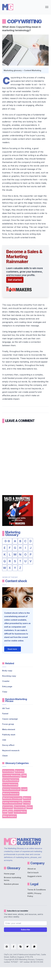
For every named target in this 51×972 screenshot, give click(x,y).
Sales (29, 807)
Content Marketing (32, 70)
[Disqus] (25, 457)
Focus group (8, 724)
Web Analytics (9, 816)
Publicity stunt (8, 734)
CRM (24, 775)
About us (31, 869)
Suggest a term (34, 876)
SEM (5, 811)
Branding (19, 771)
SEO (10, 811)
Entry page (7, 686)
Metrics (27, 798)
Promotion (7, 807)
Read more (12, 649)
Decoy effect (8, 745)
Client (5, 755)
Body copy (7, 670)
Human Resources (11, 789)
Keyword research (10, 750)
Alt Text (6, 708)
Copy (4, 691)
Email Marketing (10, 784)
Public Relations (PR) (12, 802)
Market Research (11, 793)
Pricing (27, 802)
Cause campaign (10, 719)
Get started (15, 279)
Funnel (5, 713)
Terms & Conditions (36, 889)
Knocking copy (9, 676)
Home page (9, 873)
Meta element (8, 729)
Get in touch (33, 872)
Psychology (19, 807)
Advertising (8, 771)
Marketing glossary (13, 70)
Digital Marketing (11, 780)
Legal (24, 789)
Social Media (20, 811)
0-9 (7, 541)
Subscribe (25, 930)
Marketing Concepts (12, 798)
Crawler (6, 681)
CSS (4, 740)
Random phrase (11, 884)
